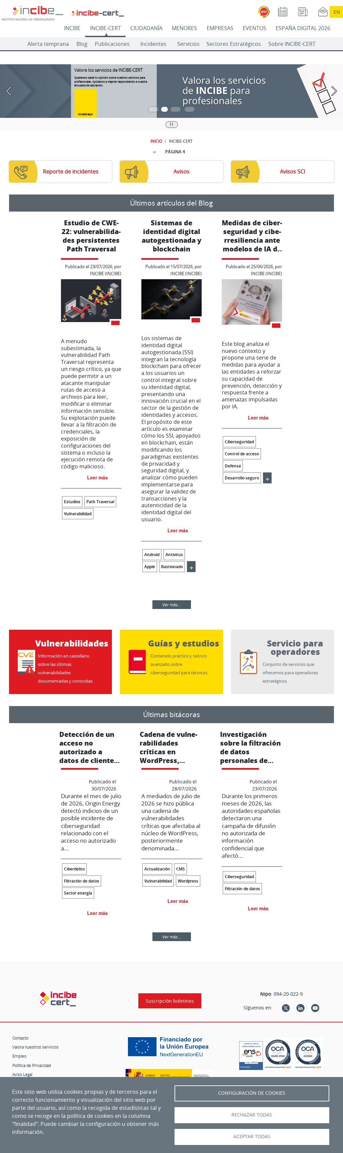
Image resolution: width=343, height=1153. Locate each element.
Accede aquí (85, 114)
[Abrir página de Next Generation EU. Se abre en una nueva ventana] (170, 1049)
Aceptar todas (251, 1137)
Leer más (97, 477)
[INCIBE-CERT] (58, 999)
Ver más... (171, 604)
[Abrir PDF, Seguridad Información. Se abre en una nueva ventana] (278, 1054)
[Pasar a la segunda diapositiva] (164, 109)
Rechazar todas (251, 1115)
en (337, 12)
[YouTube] (315, 1007)
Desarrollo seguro (242, 478)
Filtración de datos (81, 881)
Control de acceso (242, 454)
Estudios (72, 502)
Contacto (20, 1038)
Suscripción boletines (170, 1001)
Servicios (188, 44)
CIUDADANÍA (146, 28)
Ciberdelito (74, 869)
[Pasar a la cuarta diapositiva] (189, 109)
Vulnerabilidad (77, 514)
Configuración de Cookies (251, 1093)
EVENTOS (254, 28)
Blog (81, 44)
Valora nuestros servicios (35, 1047)
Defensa (233, 466)
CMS (180, 869)
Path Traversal (100, 502)
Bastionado (172, 566)
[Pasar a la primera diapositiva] (153, 109)
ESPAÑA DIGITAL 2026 (303, 28)
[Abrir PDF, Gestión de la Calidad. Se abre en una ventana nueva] (308, 1054)
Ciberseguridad (239, 442)
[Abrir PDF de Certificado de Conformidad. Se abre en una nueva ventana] (251, 1054)
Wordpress (188, 881)
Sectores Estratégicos (233, 44)
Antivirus (174, 554)
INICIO (156, 141)
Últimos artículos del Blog (171, 203)
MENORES (184, 28)
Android (151, 554)
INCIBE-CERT (105, 28)
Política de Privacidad (31, 1065)
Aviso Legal (22, 1074)
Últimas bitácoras (171, 714)
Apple (149, 566)
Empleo (19, 1056)
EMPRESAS (220, 28)
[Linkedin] (300, 1007)
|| (171, 124)
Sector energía (78, 893)
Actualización (157, 869)
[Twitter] (286, 1007)
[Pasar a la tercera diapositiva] (175, 109)
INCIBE (72, 28)
